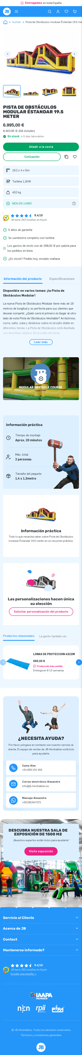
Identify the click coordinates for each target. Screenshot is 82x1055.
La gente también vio (52, 636)
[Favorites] (66, 11)
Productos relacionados (19, 636)
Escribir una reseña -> (24, 974)
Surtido (16, 22)
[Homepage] (7, 11)
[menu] (16, 11)
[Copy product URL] (66, 157)
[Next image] (74, 54)
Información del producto (23, 279)
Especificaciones (62, 279)
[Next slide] (79, 662)
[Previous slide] (3, 662)
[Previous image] (8, 54)
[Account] (58, 11)
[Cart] (75, 11)
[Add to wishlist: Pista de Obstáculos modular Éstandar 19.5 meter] (75, 157)
